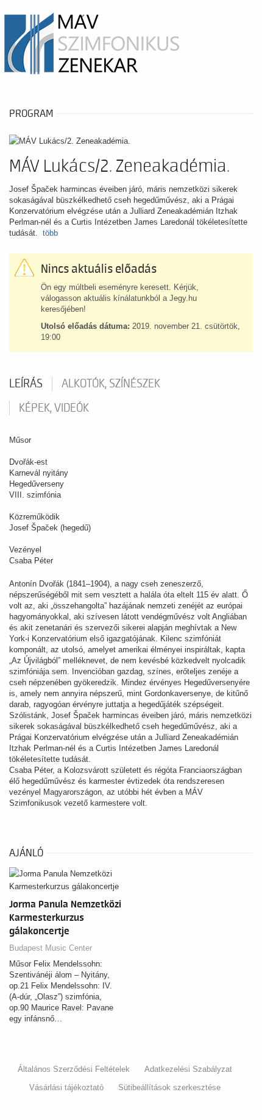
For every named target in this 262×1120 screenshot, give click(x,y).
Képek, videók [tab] (54, 408)
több (50, 233)
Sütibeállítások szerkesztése (169, 1087)
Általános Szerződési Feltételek (74, 1069)
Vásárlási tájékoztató (66, 1087)
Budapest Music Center (50, 948)
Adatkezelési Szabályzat (188, 1069)
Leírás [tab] (26, 383)
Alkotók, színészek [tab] (111, 383)
